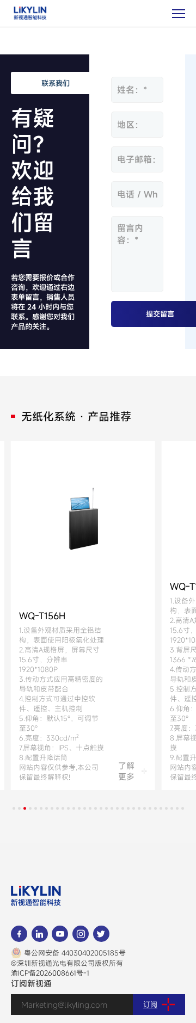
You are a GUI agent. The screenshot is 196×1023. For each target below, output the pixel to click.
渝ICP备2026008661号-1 (50, 973)
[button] (14, 808)
